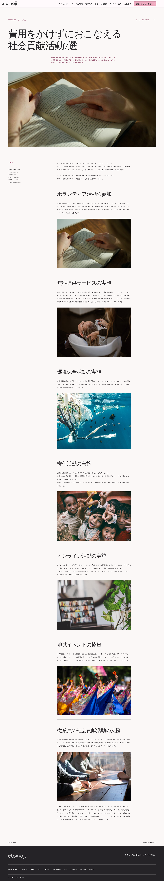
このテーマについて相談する (148, 842)
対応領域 (79, 4)
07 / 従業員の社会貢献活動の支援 (14, 182)
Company (83, 869)
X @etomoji (73, 869)
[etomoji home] (9, 3)
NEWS (113, 4)
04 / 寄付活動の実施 (12, 174)
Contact (91, 869)
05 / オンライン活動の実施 (13, 177)
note (65, 869)
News (39, 869)
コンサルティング (66, 4)
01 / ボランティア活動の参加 (14, 167)
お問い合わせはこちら (144, 4)
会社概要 (127, 4)
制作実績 (88, 4)
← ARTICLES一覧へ (12, 842)
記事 (120, 4)
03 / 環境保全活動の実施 (13, 172)
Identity (33, 869)
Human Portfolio (12, 869)
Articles (47, 869)
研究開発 (104, 4)
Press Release (57, 869)
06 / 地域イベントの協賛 (13, 179)
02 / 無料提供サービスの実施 (14, 169)
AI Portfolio (24, 869)
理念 (96, 4)
